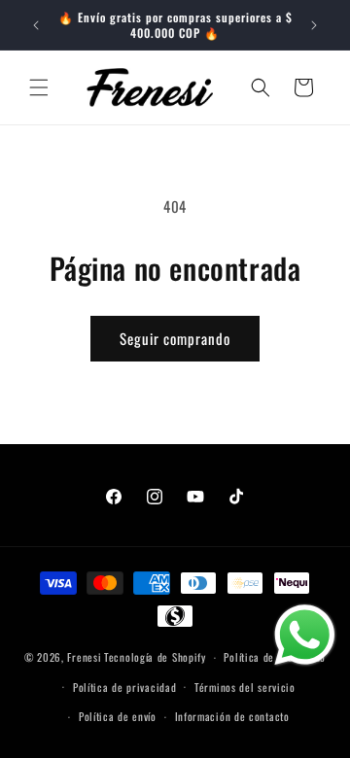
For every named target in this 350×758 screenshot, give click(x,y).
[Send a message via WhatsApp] (304, 635)
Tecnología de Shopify (155, 657)
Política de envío (118, 716)
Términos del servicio (245, 687)
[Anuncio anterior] (36, 25)
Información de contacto (232, 716)
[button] (39, 87)
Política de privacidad (124, 687)
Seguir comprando (175, 338)
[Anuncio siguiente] (314, 25)
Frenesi (84, 657)
